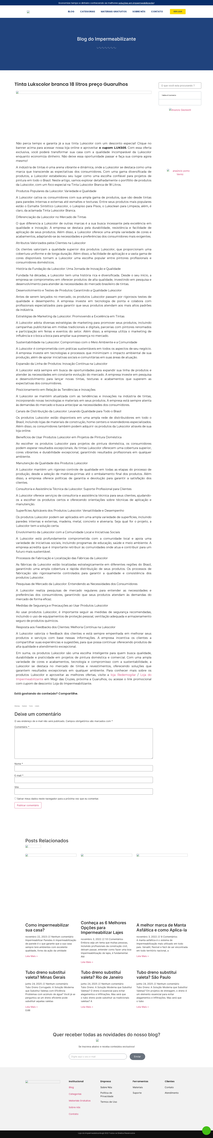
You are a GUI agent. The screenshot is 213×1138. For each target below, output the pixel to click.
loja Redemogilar (123, 675)
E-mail (18, 775)
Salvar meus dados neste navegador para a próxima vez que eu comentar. (58, 798)
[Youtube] (54, 1090)
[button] (178, 11)
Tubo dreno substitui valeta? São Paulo (156, 975)
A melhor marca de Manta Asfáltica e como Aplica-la (161, 927)
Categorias (87, 11)
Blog (71, 11)
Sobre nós (138, 11)
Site (16, 787)
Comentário (21, 727)
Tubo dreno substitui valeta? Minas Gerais (45, 975)
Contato (157, 11)
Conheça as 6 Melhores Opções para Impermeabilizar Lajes (103, 927)
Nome (18, 764)
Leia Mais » (31, 956)
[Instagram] (38, 1090)
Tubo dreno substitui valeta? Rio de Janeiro (102, 975)
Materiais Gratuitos (114, 11)
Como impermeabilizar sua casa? (47, 927)
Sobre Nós (106, 1087)
